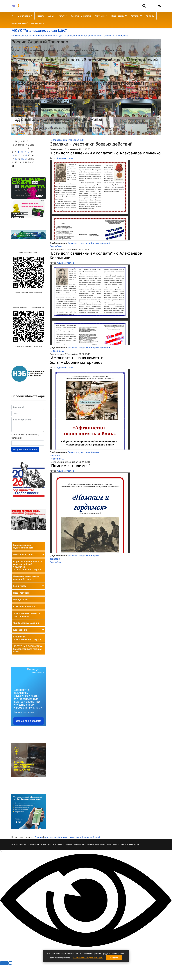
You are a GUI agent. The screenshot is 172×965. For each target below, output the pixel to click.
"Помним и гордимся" (70, 465)
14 (26, 155)
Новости (40, 16)
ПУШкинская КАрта (23, 554)
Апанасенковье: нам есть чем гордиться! (26, 614)
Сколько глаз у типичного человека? (25, 436)
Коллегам (135, 16)
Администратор (65, 158)
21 (26, 159)
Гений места (19, 586)
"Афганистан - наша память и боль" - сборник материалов (76, 360)
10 (13, 155)
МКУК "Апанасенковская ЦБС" (39, 30)
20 (22, 159)
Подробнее (17, 55)
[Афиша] (28, 188)
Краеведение (20, 629)
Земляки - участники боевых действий (89, 243)
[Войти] (159, 5)
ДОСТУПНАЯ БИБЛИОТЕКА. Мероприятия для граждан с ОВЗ (28, 649)
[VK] (13, 6)
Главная (39, 837)
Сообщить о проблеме (28, 721)
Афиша (51, 16)
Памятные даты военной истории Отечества (26, 577)
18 (16, 159)
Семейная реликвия (24, 606)
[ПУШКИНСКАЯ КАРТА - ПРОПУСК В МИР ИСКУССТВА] (28, 208)
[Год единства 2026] (28, 479)
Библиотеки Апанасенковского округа (27, 638)
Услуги (62, 16)
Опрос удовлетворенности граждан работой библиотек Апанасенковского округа (27, 565)
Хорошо (114, 958)
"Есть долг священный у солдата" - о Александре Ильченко (105, 153)
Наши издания (117, 16)
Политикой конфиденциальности (88, 958)
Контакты (150, 16)
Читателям (100, 16)
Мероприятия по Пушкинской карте (27, 23)
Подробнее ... (57, 246)
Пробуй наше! (20, 599)
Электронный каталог (81, 16)
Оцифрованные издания (26, 623)
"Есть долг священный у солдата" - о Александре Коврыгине (96, 255)
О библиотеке (24, 16)
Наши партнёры (21, 592)
